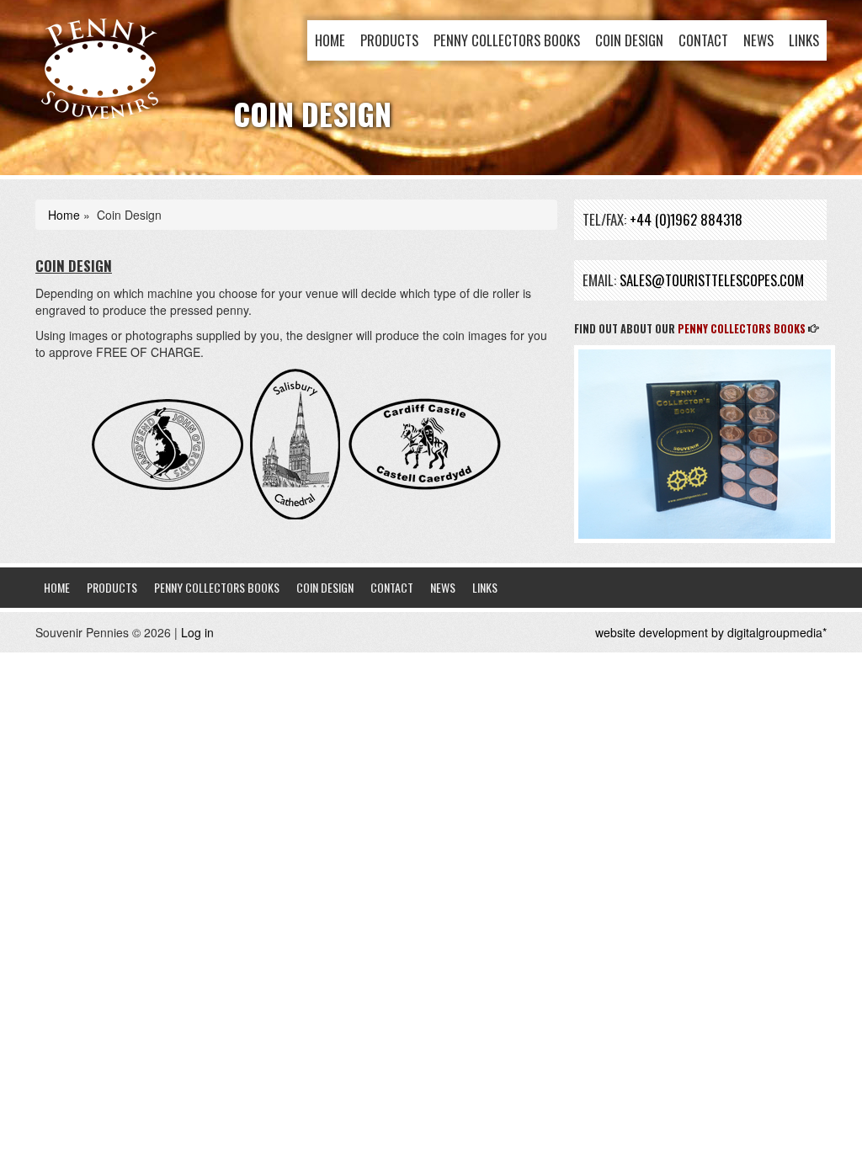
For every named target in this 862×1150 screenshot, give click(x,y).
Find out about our (690, 329)
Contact (703, 40)
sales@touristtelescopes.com (712, 279)
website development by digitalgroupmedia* (711, 632)
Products (389, 40)
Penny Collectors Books (507, 40)
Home (330, 40)
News (758, 40)
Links (804, 40)
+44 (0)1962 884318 (686, 219)
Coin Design (629, 40)
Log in (197, 632)
